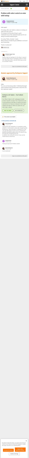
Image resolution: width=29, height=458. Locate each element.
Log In (24, 1)
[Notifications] (27, 1)
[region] (14, 448)
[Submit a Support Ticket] (26, 8)
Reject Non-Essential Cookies (20, 449)
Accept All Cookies (8, 450)
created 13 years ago (12, 22)
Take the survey (7, 110)
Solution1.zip (6, 47)
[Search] (27, 4)
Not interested (19, 110)
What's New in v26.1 (10, 99)
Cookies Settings (14, 453)
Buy (20, 1)
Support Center (14, 5)
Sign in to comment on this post (19, 66)
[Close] (26, 440)
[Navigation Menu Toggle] (2, 4)
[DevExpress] (5, 1)
